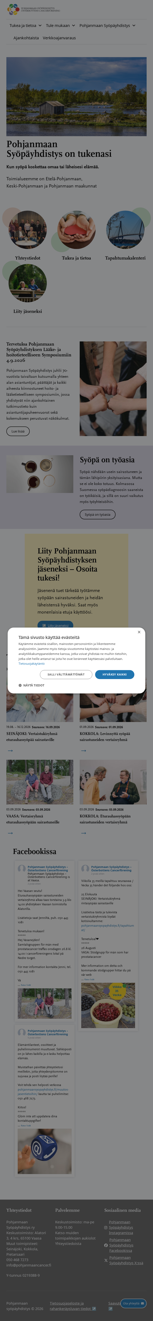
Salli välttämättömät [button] (66, 674)
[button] (31, 685)
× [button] (138, 632)
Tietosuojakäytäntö (32, 663)
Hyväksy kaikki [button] (115, 674)
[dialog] (76, 660)
